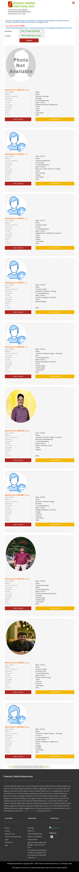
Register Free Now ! (30, 811)
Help (6, 845)
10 (42, 767)
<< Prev (11, 767)
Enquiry (7, 831)
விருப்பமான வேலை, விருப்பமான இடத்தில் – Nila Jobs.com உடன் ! (37, 844)
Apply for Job (9, 834)
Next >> (47, 767)
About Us (31, 831)
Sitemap (31, 828)
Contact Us (9, 842)
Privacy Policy (33, 839)
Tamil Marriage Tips (35, 834)
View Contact (18, 119)
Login (7, 839)
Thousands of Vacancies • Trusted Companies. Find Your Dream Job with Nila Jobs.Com (37, 854)
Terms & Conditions (35, 837)
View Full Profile (55, 119)
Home (7, 828)
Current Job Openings (13, 837)
